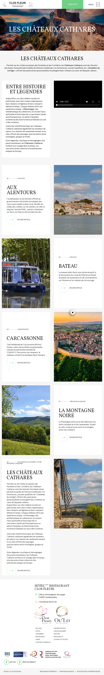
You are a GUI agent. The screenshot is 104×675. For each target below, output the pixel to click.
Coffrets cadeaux (43, 642)
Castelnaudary (60, 631)
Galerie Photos (60, 628)
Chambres (40, 634)
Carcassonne (25, 338)
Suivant (95, 370)
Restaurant (40, 636)
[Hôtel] (4, 4)
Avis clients (58, 636)
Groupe (57, 634)
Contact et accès (61, 639)
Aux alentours (21, 190)
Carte (38, 639)
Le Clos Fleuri (15, 671)
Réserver (72, 4)
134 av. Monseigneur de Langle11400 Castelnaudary (51, 595)
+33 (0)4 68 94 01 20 (47, 602)
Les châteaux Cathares (25, 475)
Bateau (68, 266)
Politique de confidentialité (88, 671)
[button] (20, 219)
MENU (91, 4)
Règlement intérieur (48, 671)
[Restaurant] (31, 4)
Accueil (39, 628)
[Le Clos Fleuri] (17, 4)
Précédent (8, 370)
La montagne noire (76, 413)
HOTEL (12, 662)
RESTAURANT (29, 662)
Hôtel (38, 631)
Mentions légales (67, 671)
